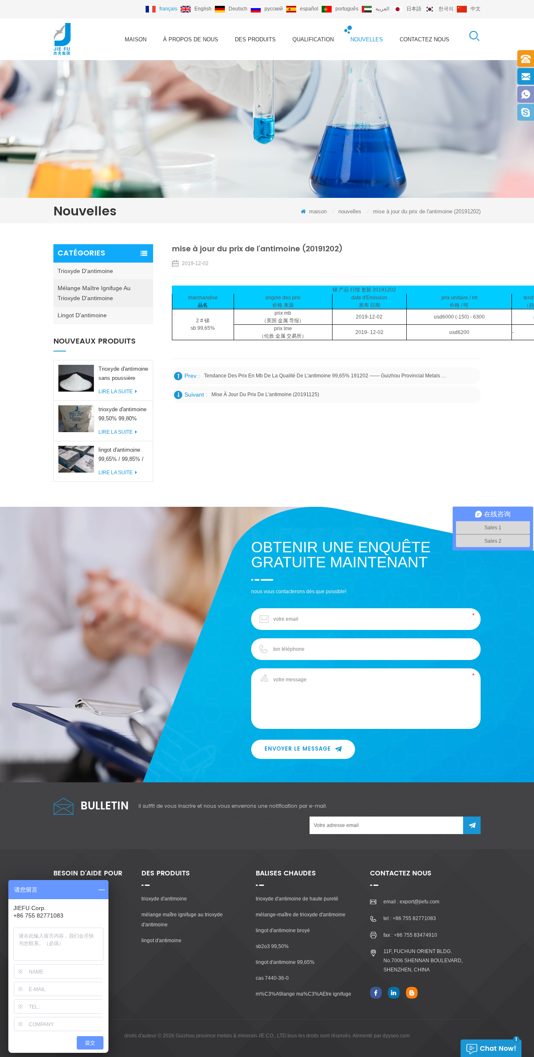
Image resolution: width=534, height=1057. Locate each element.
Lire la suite (115, 391)
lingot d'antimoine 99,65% (285, 962)
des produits (255, 39)
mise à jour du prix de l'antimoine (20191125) (265, 394)
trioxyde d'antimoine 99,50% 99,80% (122, 414)
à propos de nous (190, 39)
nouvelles (366, 39)
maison (135, 39)
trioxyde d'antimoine (85, 271)
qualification (313, 39)
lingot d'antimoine (82, 315)
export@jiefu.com (419, 902)
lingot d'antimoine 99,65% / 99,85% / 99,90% (121, 455)
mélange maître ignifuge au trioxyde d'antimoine (94, 293)
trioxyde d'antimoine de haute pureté (297, 899)
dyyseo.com (396, 1036)
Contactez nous (424, 39)
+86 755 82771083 (414, 918)
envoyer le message (297, 749)
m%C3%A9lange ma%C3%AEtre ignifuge (303, 994)
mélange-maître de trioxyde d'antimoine (300, 915)
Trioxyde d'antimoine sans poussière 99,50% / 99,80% (123, 374)
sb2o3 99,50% (272, 946)
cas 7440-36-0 (272, 978)
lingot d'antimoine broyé (283, 930)
